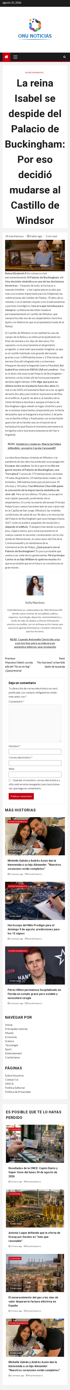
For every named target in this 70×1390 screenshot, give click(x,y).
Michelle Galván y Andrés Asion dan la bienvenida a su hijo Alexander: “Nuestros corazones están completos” (34, 864)
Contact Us (11, 1079)
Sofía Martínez (16, 236)
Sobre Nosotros (14, 1075)
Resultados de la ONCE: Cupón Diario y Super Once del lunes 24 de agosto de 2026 (33, 1172)
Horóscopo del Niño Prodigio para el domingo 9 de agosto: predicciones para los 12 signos (33, 929)
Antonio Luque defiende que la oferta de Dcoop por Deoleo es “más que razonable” (34, 1237)
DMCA (9, 1083)
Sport (8, 1049)
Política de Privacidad (18, 1091)
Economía (11, 1037)
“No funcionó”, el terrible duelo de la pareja (51, 662)
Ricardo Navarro (34, 874)
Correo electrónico (20, 757)
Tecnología (11, 1045)
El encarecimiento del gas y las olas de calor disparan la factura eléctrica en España (33, 1301)
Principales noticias (16, 1028)
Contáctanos (12, 1057)
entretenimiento (34, 72)
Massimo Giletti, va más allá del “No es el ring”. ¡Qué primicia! (19, 664)
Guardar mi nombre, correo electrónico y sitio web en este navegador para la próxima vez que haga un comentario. (34, 784)
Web (11, 768)
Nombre (14, 746)
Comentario (16, 701)
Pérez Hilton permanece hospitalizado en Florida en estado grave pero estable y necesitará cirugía (34, 994)
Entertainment (13, 1053)
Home (8, 1024)
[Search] (64, 57)
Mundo (9, 1032)
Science (9, 1041)
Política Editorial (15, 1087)
